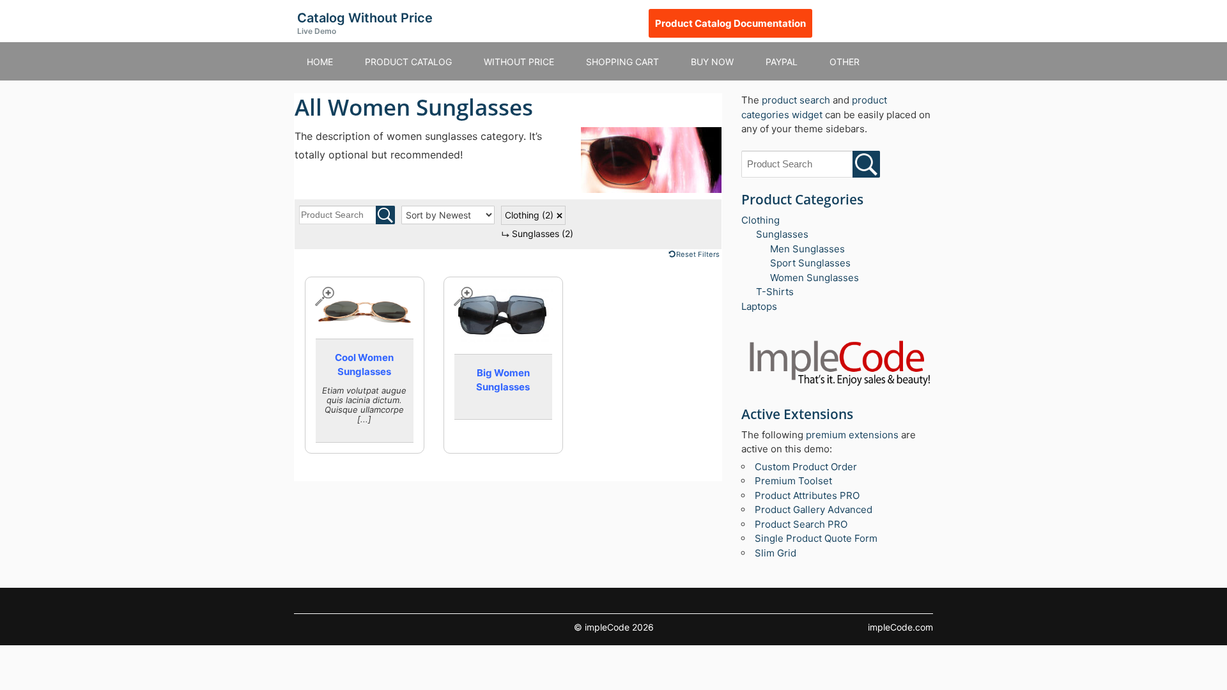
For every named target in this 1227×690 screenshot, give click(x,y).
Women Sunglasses (814, 278)
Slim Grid (775, 553)
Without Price (519, 61)
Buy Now (712, 61)
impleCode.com (900, 627)
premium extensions (852, 435)
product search (796, 100)
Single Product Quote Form (816, 538)
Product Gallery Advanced (813, 509)
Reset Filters (698, 254)
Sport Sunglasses (810, 263)
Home (320, 61)
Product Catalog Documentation (730, 23)
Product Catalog (408, 61)
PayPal (782, 61)
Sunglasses (542, 233)
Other (845, 61)
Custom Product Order (806, 467)
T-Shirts (775, 292)
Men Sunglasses (807, 249)
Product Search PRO (801, 524)
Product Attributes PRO (807, 495)
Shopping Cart (622, 61)
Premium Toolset (793, 481)
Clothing (529, 215)
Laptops (759, 306)
